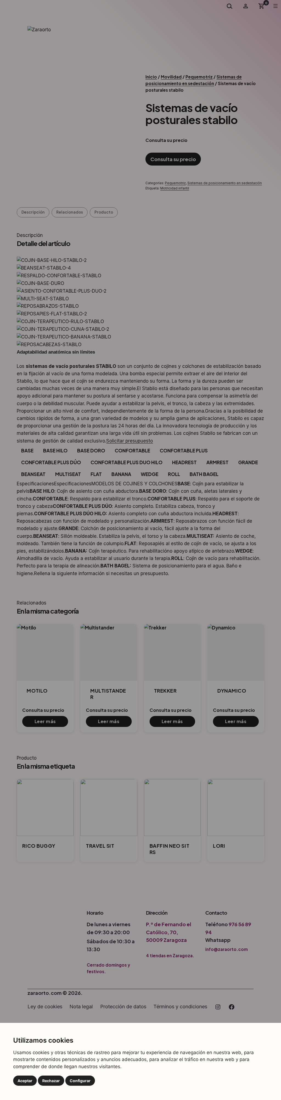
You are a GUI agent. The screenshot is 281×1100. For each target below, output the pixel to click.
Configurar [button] (80, 1080)
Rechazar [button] (51, 1080)
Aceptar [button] (25, 1080)
